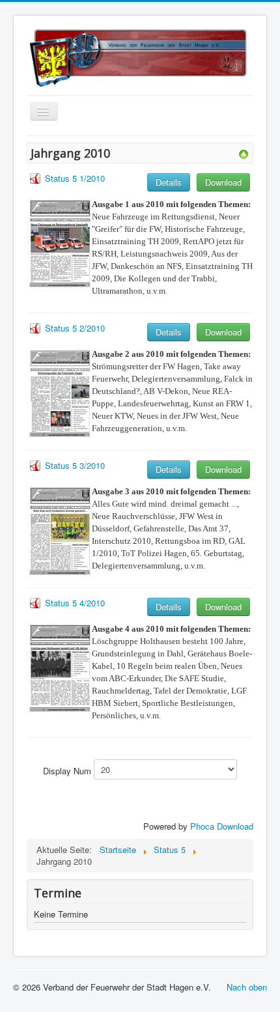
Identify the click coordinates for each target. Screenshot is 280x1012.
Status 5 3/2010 (75, 465)
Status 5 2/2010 (75, 328)
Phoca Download (221, 826)
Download (223, 182)
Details (169, 182)
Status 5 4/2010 (75, 603)
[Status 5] (243, 153)
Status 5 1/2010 (75, 178)
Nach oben (247, 987)
